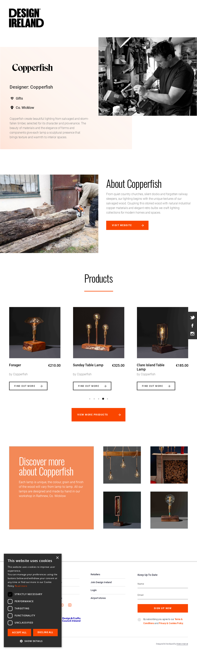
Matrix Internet (182, 644)
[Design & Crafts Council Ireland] (65, 619)
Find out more (24, 386)
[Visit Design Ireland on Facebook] (192, 325)
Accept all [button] (19, 632)
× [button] (57, 557)
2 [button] (94, 399)
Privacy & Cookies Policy (171, 623)
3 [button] (99, 399)
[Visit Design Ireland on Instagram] (192, 333)
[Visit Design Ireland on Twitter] (192, 317)
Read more (21, 586)
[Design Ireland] (26, 17)
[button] (33, 641)
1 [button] (90, 399)
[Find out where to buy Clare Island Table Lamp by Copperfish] (162, 332)
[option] (35, 345)
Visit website (122, 225)
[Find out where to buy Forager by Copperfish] (35, 332)
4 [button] (103, 399)
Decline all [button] (45, 632)
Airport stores (98, 598)
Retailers (95, 574)
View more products (92, 414)
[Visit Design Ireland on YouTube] (61, 604)
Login (94, 590)
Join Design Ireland (101, 582)
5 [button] (108, 399)
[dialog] (33, 600)
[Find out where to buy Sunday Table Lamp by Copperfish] (98, 332)
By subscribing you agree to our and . (163, 621)
